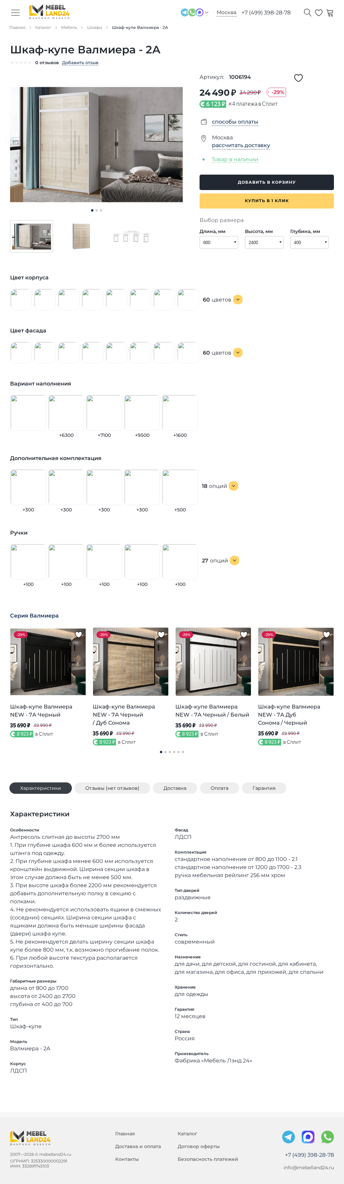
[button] (31, 236)
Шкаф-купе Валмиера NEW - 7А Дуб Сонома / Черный (289, 714)
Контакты (127, 1159)
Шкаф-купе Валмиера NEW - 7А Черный (41, 710)
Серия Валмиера (34, 615)
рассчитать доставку (241, 145)
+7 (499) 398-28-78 (266, 12)
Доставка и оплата (138, 1146)
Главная (125, 1134)
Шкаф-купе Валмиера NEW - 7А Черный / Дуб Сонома (124, 714)
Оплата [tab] (219, 788)
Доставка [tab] (175, 788)
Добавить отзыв (80, 62)
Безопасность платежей (208, 1159)
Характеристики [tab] (40, 788)
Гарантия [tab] (264, 788)
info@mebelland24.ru (309, 1168)
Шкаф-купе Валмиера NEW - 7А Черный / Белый (212, 710)
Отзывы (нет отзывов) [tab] (112, 788)
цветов (217, 300)
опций (214, 486)
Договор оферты (199, 1146)
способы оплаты (235, 122)
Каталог (187, 1134)
